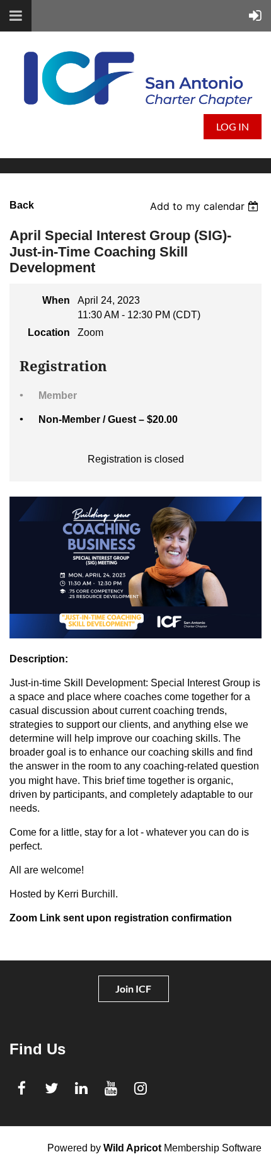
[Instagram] (140, 1088)
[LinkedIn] (81, 1088)
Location (49, 332)
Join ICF (133, 988)
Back (21, 205)
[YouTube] (110, 1088)
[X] (51, 1088)
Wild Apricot (132, 1148)
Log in (232, 126)
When (56, 300)
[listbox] (206, 206)
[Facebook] (21, 1088)
